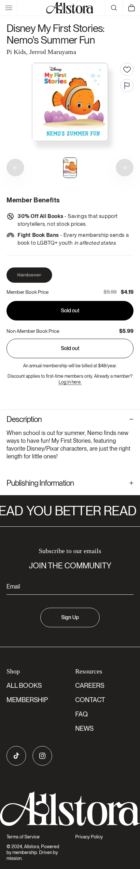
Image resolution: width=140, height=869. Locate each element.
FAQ (81, 714)
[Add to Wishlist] (126, 69)
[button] (9, 8)
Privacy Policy (89, 836)
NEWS (84, 728)
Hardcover (34, 277)
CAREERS (89, 685)
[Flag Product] (126, 85)
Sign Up (70, 617)
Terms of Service (23, 836)
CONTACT (90, 700)
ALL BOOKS (24, 685)
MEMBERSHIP (27, 700)
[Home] (70, 8)
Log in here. (70, 382)
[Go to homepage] (70, 809)
